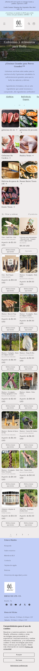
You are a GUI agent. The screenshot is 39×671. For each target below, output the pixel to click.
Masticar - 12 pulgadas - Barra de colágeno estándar (28, 314)
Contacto (7, 560)
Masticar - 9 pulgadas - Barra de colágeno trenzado (10, 353)
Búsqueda (7, 546)
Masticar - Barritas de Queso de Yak (10, 432)
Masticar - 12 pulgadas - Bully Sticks (28, 275)
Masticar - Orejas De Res (27, 353)
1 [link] (10, 535)
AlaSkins (10, 97)
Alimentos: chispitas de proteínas (8, 510)
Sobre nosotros (9, 551)
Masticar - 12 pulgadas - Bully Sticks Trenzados (10, 471)
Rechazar (19, 660)
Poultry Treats (25, 156)
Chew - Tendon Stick (26, 470)
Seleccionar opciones (10, 251)
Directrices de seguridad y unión (15, 575)
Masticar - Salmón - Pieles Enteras (27, 393)
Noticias (7, 570)
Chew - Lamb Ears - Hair (9, 237)
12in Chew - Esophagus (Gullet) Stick (26, 510)
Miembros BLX (9, 556)
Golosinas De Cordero (7, 157)
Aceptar (19, 655)
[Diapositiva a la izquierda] (14, 105)
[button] (4, 23)
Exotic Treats (7, 207)
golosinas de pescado (28, 130)
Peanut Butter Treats (28, 181)
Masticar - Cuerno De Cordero (28, 431)
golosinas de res (8, 130)
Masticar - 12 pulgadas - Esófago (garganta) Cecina (9, 393)
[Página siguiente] (28, 534)
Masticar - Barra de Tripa (9, 314)
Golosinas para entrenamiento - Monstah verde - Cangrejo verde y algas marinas (28, 239)
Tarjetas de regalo (10, 565)
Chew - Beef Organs (7, 275)
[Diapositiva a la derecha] (24, 105)
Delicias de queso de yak (10, 182)
